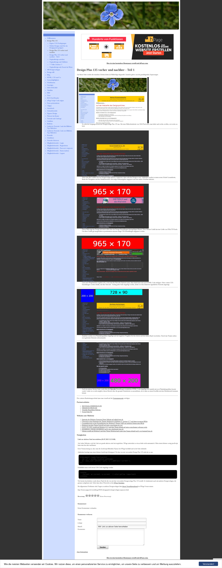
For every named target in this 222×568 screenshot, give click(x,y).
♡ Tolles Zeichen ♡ (55, 64)
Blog (48, 75)
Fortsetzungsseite (118, 398)
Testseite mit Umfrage (54, 119)
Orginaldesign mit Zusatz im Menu (60, 67)
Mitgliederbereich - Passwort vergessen (60, 148)
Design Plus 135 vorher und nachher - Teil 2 (58, 56)
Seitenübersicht (52, 111)
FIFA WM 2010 (52, 88)
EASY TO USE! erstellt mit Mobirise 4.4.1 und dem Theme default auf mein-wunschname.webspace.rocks (114, 427)
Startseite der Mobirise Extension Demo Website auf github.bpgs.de (102, 419)
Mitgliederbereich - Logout (56, 153)
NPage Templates (119, 483)
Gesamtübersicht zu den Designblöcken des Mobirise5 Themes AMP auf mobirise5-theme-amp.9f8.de (113, 423)
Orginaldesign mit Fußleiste (58, 62)
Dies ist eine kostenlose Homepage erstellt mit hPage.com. (127, 63)
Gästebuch (50, 108)
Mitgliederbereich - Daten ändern (58, 151)
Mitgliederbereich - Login (55, 143)
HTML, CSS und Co (54, 77)
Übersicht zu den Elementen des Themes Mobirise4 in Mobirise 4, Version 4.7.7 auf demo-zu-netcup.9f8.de (114, 421)
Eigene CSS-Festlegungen (57, 43)
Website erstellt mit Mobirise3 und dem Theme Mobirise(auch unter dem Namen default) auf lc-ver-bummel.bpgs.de (117, 431)
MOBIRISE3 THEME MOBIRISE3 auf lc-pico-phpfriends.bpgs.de (102, 429)
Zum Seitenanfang (82, 552)
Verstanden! (208, 563)
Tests (48, 95)
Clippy (49, 106)
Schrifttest (50, 138)
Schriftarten (51, 82)
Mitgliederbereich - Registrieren (57, 146)
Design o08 (50, 72)
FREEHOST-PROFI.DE (89, 408)
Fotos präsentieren (53, 103)
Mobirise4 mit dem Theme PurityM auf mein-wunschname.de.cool (102, 425)
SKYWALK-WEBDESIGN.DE (92, 406)
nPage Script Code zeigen (55, 101)
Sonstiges (50, 85)
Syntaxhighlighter (53, 80)
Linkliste (50, 121)
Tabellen (50, 90)
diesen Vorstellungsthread (130, 486)
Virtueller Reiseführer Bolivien (91, 410)
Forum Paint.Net (87, 412)
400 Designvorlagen (53, 70)
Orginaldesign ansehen (56, 59)
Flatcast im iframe (53, 116)
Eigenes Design (52, 113)
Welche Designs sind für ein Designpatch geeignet (58, 47)
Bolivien (49, 124)
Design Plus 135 (52, 41)
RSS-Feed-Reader (53, 98)
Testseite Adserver (53, 140)
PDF (48, 93)
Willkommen (51, 38)
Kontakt (50, 135)
